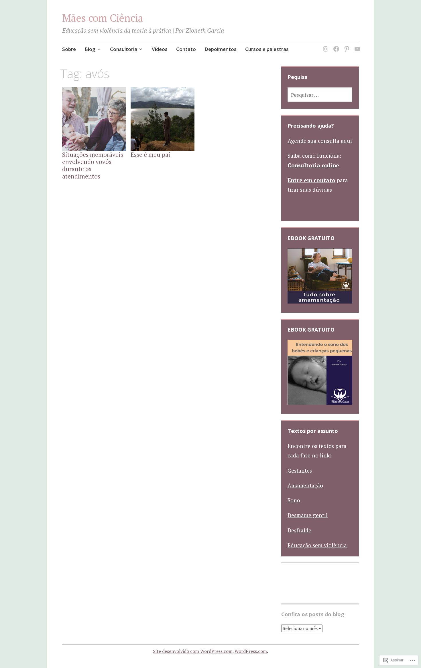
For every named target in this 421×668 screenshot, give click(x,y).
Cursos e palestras (267, 49)
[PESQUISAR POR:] (320, 94)
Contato (186, 49)
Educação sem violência (317, 545)
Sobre (69, 49)
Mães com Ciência (102, 18)
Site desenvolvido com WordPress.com (193, 651)
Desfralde (299, 530)
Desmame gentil (308, 515)
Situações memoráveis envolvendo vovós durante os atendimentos (92, 165)
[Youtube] (356, 45)
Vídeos (160, 49)
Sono (294, 500)
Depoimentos (220, 49)
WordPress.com (251, 651)
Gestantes (300, 470)
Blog (89, 49)
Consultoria (123, 49)
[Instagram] (324, 45)
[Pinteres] (345, 45)
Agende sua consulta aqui (320, 140)
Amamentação (305, 485)
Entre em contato (311, 180)
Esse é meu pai (150, 154)
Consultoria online (313, 165)
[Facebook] (335, 45)
